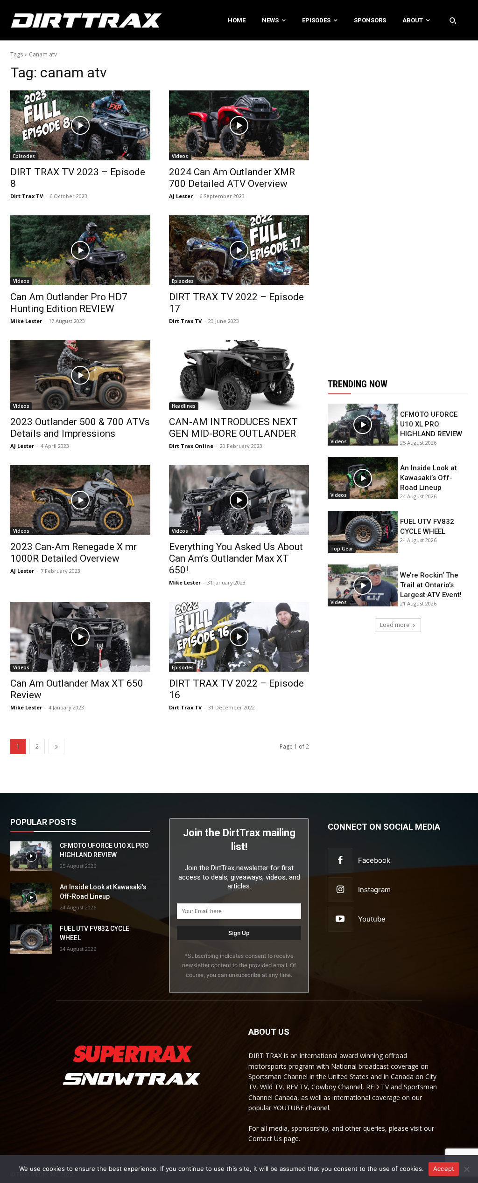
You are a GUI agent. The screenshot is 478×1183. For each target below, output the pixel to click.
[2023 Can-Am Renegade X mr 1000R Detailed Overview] (80, 500)
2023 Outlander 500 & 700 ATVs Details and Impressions (80, 427)
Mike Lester (26, 320)
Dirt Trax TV (26, 196)
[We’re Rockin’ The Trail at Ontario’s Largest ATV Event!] (363, 585)
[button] (453, 20)
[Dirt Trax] (49, 20)
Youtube (372, 919)
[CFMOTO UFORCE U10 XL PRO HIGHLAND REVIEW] (363, 425)
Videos (180, 156)
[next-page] (56, 746)
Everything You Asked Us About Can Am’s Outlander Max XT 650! (236, 558)
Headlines (184, 406)
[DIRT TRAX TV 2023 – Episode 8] (80, 125)
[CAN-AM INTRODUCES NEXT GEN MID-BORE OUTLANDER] (239, 375)
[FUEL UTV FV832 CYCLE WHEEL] (363, 532)
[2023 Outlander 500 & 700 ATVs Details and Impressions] (80, 375)
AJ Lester (181, 196)
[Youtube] (340, 919)
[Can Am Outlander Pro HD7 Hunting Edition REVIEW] (80, 250)
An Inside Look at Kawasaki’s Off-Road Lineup (428, 478)
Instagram (374, 889)
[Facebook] (340, 860)
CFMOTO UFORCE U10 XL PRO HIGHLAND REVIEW (431, 424)
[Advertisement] (398, 204)
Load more (394, 625)
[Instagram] (340, 889)
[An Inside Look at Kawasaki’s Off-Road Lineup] (363, 478)
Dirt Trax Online (191, 445)
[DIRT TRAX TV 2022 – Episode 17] (239, 250)
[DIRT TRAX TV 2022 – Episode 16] (239, 637)
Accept (444, 1168)
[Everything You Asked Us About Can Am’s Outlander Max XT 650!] (239, 500)
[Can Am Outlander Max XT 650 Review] (80, 637)
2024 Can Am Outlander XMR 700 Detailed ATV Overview (232, 177)
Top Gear (341, 548)
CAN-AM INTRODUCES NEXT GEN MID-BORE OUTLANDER (233, 427)
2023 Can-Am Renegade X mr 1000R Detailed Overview (73, 552)
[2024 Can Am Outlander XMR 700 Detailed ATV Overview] (239, 125)
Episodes (24, 156)
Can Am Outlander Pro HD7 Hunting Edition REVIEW (68, 302)
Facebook (374, 860)
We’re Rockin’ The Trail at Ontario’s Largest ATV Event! (431, 585)
